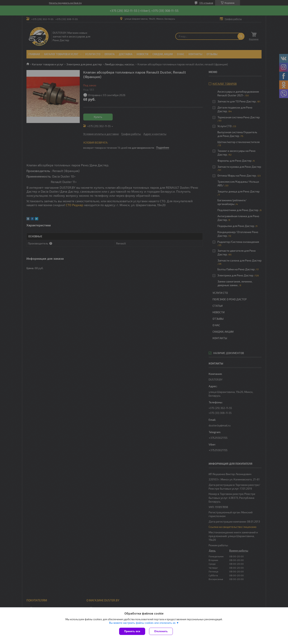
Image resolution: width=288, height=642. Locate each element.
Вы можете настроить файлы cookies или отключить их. (142, 622)
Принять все (132, 631)
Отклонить (161, 631)
